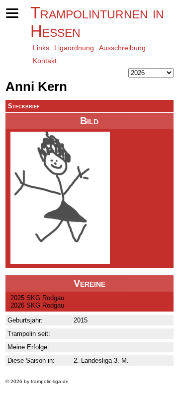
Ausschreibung (122, 48)
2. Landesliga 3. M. (101, 360)
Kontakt (45, 61)
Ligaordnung (74, 48)
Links (41, 48)
